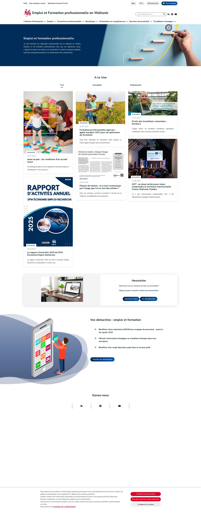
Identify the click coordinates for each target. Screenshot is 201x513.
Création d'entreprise (33, 21)
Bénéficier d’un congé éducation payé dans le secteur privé (124, 347)
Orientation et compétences (112, 21)
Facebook (100, 406)
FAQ (25, 3)
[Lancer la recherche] (164, 14)
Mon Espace (171, 3)
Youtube (119, 406)
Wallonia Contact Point (58, 3)
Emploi (50, 21)
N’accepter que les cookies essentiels (145, 499)
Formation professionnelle (69, 21)
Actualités (97, 85)
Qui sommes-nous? (37, 3)
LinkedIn (81, 406)
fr (140, 3)
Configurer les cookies (146, 504)
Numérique (90, 21)
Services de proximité (139, 21)
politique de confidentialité (65, 507)
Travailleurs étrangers (163, 21)
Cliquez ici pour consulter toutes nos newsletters (139, 290)
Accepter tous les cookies (145, 494)
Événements (135, 85)
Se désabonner (148, 299)
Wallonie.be (152, 3)
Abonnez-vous (131, 299)
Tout (62, 85)
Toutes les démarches (102, 359)
